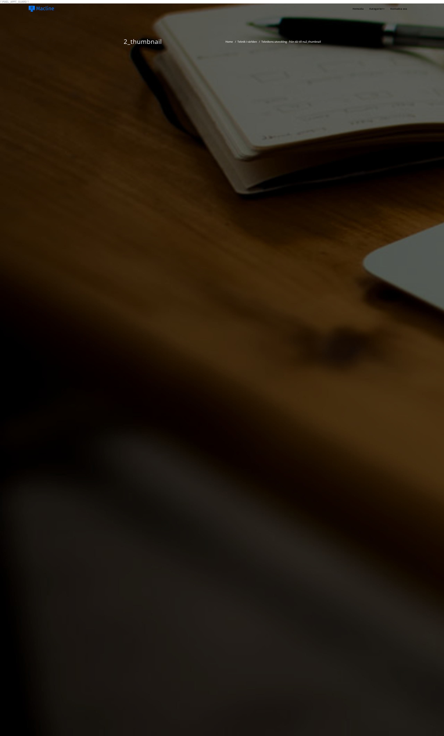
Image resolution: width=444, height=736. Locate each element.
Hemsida (358, 8)
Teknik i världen (247, 41)
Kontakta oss (398, 8)
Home (229, 41)
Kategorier (376, 8)
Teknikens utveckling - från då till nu (283, 41)
